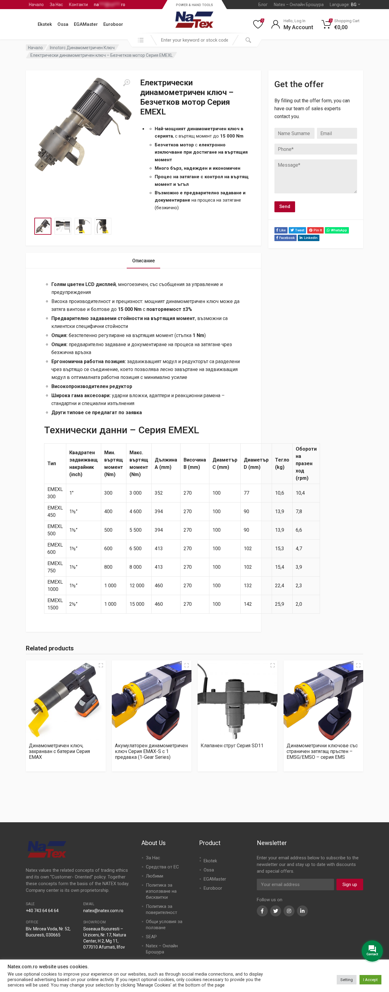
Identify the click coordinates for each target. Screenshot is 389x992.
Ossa (62, 24)
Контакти (78, 4)
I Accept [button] (370, 979)
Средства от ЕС (162, 867)
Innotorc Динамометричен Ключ (82, 47)
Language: (343, 4)
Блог (263, 4)
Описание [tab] (143, 261)
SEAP (151, 936)
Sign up (350, 884)
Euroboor (113, 24)
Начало (36, 4)
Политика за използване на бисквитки (161, 891)
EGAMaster (86, 24)
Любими (154, 876)
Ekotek (45, 24)
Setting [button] (346, 979)
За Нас (56, 4)
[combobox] (194, 40)
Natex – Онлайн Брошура (299, 4)
